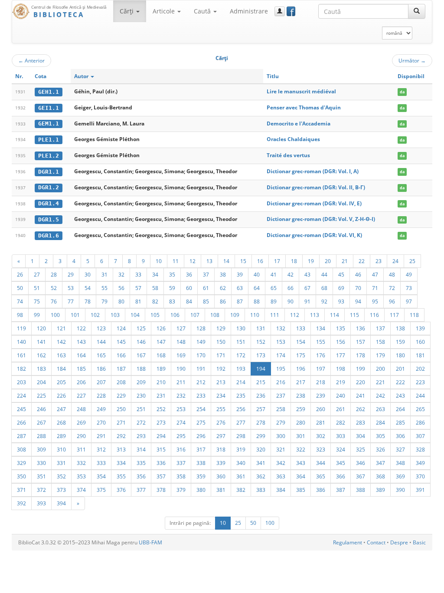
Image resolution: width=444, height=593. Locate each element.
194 (260, 368)
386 (320, 489)
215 (260, 382)
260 (320, 408)
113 (314, 314)
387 (340, 489)
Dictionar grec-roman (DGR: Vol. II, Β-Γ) (316, 187)
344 (320, 462)
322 (300, 449)
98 (20, 314)
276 (220, 422)
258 (280, 408)
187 (121, 368)
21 (345, 260)
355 (121, 476)
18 (294, 260)
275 (201, 422)
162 (41, 355)
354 (101, 476)
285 (400, 422)
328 (420, 449)
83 (172, 301)
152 (260, 341)
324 (340, 449)
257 (260, 408)
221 (380, 382)
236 (260, 395)
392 (21, 503)
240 (340, 395)
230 (141, 395)
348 (400, 462)
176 (320, 355)
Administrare (249, 11)
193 (240, 368)
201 (400, 368)
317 (201, 449)
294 (161, 435)
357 (161, 476)
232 (181, 395)
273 (161, 422)
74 (20, 301)
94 (358, 301)
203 (21, 382)
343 (300, 462)
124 (121, 328)
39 (240, 274)
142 (61, 341)
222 (400, 382)
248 (81, 408)
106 (175, 314)
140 (21, 341)
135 (340, 328)
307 (420, 435)
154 (300, 341)
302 (320, 435)
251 (141, 408)
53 (71, 287)
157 (360, 341)
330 (41, 462)
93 (341, 301)
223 (420, 382)
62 (223, 287)
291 (101, 435)
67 (307, 287)
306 (400, 435)
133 (300, 328)
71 (375, 287)
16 (260, 260)
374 (81, 489)
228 (101, 395)
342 (280, 462)
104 (135, 314)
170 (201, 355)
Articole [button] (164, 11)
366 (340, 476)
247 (61, 408)
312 (101, 449)
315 (161, 449)
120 (41, 328)
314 (141, 449)
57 (138, 287)
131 (260, 328)
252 (161, 408)
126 (161, 328)
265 (420, 408)
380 (201, 489)
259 (300, 408)
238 (300, 395)
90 (290, 301)
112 (294, 314)
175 (300, 355)
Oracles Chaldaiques (293, 139)
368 (380, 476)
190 (181, 368)
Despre (399, 542)
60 (189, 287)
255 (220, 408)
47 (375, 274)
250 (121, 408)
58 (155, 287)
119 (21, 328)
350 (21, 476)
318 (220, 449)
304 (360, 435)
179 (380, 355)
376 (121, 489)
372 (41, 489)
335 (141, 462)
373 (61, 489)
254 (201, 408)
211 (181, 382)
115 (354, 314)
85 (206, 301)
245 (21, 408)
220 (360, 382)
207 (101, 382)
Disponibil (411, 76)
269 (81, 422)
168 (161, 355)
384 (280, 489)
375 (101, 489)
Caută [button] (203, 11)
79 (104, 301)
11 (176, 260)
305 (380, 435)
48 (392, 274)
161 (21, 355)
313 (121, 449)
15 (243, 260)
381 (220, 489)
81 (138, 301)
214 (240, 382)
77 (71, 301)
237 (280, 395)
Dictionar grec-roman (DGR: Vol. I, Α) (313, 171)
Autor (82, 76)
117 (394, 314)
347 (380, 462)
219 (340, 382)
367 (360, 476)
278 (260, 422)
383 (260, 489)
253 (181, 408)
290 (81, 435)
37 (206, 274)
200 (380, 368)
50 (20, 287)
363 (280, 476)
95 (375, 301)
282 (340, 422)
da (402, 92)
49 (409, 274)
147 (161, 341)
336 (161, 462)
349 (420, 462)
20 (328, 260)
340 (240, 462)
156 (340, 341)
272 (141, 422)
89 (274, 301)
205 (61, 382)
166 (121, 355)
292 (121, 435)
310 (61, 449)
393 (41, 503)
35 (172, 274)
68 (324, 287)
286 (420, 422)
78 (88, 301)
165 (101, 355)
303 (340, 435)
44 (324, 274)
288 (41, 435)
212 (201, 382)
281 (320, 422)
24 (395, 260)
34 (155, 274)
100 (55, 314)
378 (161, 489)
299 (260, 435)
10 (159, 260)
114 (334, 314)
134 (320, 328)
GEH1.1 (48, 92)
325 (360, 449)
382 (240, 489)
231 (161, 395)
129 (220, 328)
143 (81, 341)
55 (104, 287)
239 (320, 395)
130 (240, 328)
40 (257, 274)
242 (380, 395)
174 (280, 355)
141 (41, 341)
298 (240, 435)
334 (121, 462)
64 (257, 287)
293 (141, 435)
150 (220, 341)
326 (380, 449)
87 (240, 301)
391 (420, 489)
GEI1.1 (48, 108)
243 (400, 395)
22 (362, 260)
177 (340, 355)
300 (280, 435)
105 (155, 314)
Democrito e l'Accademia (298, 123)
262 (360, 408)
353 (81, 476)
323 (320, 449)
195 (280, 368)
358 (181, 476)
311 (81, 449)
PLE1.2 (48, 155)
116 (374, 314)
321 (280, 449)
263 (380, 408)
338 (201, 462)
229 (121, 395)
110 (254, 314)
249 (101, 408)
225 (41, 395)
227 (81, 395)
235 (240, 395)
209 (141, 382)
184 (61, 368)
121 (61, 328)
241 (360, 395)
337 (181, 462)
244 (420, 395)
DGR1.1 (48, 171)
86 (223, 301)
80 (121, 301)
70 (358, 287)
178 (360, 355)
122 (81, 328)
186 (101, 368)
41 (274, 274)
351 (41, 476)
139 (420, 328)
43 (307, 274)
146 (141, 341)
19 (311, 260)
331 (61, 462)
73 (409, 287)
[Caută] (416, 11)
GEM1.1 (48, 123)
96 (392, 301)
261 (340, 408)
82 (155, 301)
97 (409, 301)
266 (21, 422)
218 (320, 382)
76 (54, 301)
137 (380, 328)
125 (141, 328)
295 (181, 435)
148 (181, 341)
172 (240, 355)
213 (220, 382)
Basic (419, 542)
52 (54, 287)
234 (220, 395)
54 (88, 287)
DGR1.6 (48, 235)
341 (260, 462)
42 (290, 274)
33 (138, 274)
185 (81, 368)
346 (360, 462)
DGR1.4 (48, 203)
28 (54, 274)
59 (172, 287)
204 (41, 382)
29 (71, 274)
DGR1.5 (48, 219)
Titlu (273, 76)
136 (360, 328)
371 (21, 489)
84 (189, 301)
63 (240, 287)
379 (181, 489)
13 (209, 260)
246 (41, 408)
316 (181, 449)
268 (61, 422)
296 (201, 435)
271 (121, 422)
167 (141, 355)
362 (260, 476)
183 (41, 368)
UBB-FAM (150, 542)
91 (307, 301)
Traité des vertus (288, 155)
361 (240, 476)
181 (420, 355)
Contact (376, 542)
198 (340, 368)
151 (240, 341)
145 (121, 341)
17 (277, 260)
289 (61, 435)
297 (220, 435)
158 (380, 341)
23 (378, 260)
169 (181, 355)
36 (189, 274)
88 (257, 301)
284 (380, 422)
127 (181, 328)
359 (201, 476)
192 (220, 368)
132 (280, 328)
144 (101, 341)
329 (21, 462)
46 (358, 274)
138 (400, 328)
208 (121, 382)
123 (101, 328)
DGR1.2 (48, 187)
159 (400, 341)
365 (320, 476)
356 (141, 476)
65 (274, 287)
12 (192, 260)
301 (300, 435)
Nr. (19, 76)
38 (223, 274)
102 (95, 314)
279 (280, 422)
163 (61, 355)
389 (380, 489)
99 (37, 314)
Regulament (347, 542)
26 (20, 274)
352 (61, 476)
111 (274, 314)
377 (141, 489)
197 (320, 368)
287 (21, 435)
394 (61, 503)
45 (341, 274)
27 (37, 274)
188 (141, 368)
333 (101, 462)
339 (220, 462)
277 (240, 422)
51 (37, 287)
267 (41, 422)
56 (121, 287)
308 (21, 449)
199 (360, 368)
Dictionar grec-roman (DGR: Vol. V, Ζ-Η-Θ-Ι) (321, 219)
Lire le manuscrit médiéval (301, 91)
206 (81, 382)
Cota (40, 76)
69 (341, 287)
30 (88, 274)
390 (400, 489)
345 (340, 462)
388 (360, 489)
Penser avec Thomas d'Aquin (304, 107)
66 (290, 287)
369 (400, 476)
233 (201, 395)
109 (234, 314)
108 (214, 314)
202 (420, 368)
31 (104, 274)
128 (201, 328)
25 (412, 260)
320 (260, 449)
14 (226, 260)
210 (161, 382)
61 (206, 287)
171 (220, 355)
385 (300, 489)
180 (400, 355)
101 (75, 314)
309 (41, 449)
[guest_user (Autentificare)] (279, 11)
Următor (412, 60)
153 (280, 341)
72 (392, 287)
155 (320, 341)
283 (360, 422)
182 (21, 368)
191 (201, 368)
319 (240, 449)
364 (300, 476)
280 (300, 422)
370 (420, 476)
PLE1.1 (48, 139)
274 (181, 422)
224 (21, 395)
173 (260, 355)
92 (324, 301)
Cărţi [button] (127, 11)
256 (240, 408)
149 (201, 341)
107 (194, 314)
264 (400, 408)
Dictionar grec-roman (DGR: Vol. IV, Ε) (314, 203)
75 (37, 301)
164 (81, 355)
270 (101, 422)
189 (161, 368)
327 (400, 449)
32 (121, 274)
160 (420, 341)
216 (280, 382)
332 (81, 462)
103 (115, 314)
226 (61, 395)
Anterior (31, 60)
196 (300, 368)
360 (220, 476)
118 (414, 314)
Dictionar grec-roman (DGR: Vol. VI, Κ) (314, 235)
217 (300, 382)
